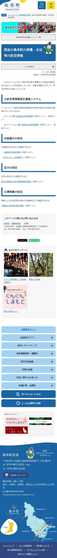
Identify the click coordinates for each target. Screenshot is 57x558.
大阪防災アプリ (27, 337)
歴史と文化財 (34, 279)
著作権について (42, 546)
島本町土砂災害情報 (24, 116)
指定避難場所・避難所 (27, 353)
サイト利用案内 (25, 546)
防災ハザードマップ (27, 345)
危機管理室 (16, 223)
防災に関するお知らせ (27, 377)
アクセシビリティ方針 (36, 550)
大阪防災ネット (28, 329)
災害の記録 (27, 369)
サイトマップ (8, 546)
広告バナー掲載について (28, 554)
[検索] (51, 5)
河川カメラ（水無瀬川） (13, 157)
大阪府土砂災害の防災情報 (12, 206)
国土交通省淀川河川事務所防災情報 (16, 182)
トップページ (12, 15)
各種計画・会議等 (27, 385)
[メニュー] (42, 5)
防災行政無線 (27, 361)
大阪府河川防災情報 (12, 152)
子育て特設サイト (10, 311)
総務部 (7, 223)
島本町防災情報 (24, 15)
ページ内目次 (28, 67)
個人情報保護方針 (14, 550)
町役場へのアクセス (18, 475)
